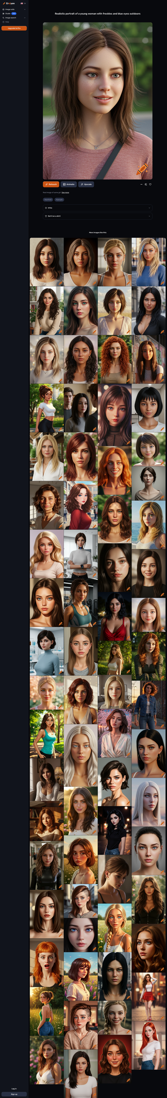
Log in (14, 1089)
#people (59, 200)
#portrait (48, 200)
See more (65, 192)
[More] (141, 184)
